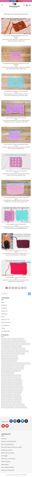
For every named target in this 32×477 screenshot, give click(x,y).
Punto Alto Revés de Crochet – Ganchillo (16, 277)
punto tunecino (17, 402)
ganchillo (4, 351)
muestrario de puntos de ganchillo (10, 358)
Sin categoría (5, 325)
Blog (2, 302)
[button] (2, 5)
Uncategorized (5, 331)
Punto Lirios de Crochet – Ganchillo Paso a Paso (16, 144)
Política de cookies (6, 450)
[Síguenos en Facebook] (10, 1)
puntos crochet (20, 365)
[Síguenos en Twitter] (15, 1)
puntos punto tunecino (7, 402)
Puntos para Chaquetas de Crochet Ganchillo (12, 387)
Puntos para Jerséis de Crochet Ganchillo (11, 392)
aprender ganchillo (6, 341)
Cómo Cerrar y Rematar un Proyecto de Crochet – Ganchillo (16, 36)
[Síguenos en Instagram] (13, 1)
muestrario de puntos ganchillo (9, 360)
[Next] (25, 288)
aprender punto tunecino (7, 343)
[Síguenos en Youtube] (22, 1)
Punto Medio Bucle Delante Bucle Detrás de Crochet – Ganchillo (16, 64)
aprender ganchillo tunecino (18, 341)
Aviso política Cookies (7, 467)
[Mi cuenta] (30, 5)
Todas (3, 328)
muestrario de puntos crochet (17, 353)
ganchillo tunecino (24, 351)
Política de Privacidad (7, 470)
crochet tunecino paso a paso (18, 348)
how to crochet (5, 353)
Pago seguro (5, 464)
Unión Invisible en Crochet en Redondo (16, 224)
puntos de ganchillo (6, 370)
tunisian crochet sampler (7, 407)
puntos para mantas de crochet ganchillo (11, 397)
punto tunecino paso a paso (8, 404)
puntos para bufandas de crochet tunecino (12, 380)
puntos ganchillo (16, 370)
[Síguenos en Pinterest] (19, 1)
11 (22, 288)
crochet (16, 343)
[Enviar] (29, 293)
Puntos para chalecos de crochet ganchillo (11, 382)
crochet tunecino (6, 348)
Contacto (4, 438)
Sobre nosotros (5, 461)
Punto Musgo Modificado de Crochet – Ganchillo (16, 197)
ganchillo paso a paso (13, 351)
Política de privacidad (7, 453)
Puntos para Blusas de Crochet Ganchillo (11, 375)
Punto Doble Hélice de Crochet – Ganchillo (16, 171)
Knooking (4, 308)
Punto (3, 316)
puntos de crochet (19, 368)
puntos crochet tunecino (7, 368)
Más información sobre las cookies (11, 447)
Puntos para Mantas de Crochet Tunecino (11, 399)
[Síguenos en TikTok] (18, 421)
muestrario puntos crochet (23, 363)
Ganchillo (4, 305)
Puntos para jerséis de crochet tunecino (11, 395)
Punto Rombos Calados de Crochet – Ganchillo (16, 91)
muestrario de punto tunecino (9, 363)
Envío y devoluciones (7, 444)
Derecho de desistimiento (8, 441)
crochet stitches (5, 346)
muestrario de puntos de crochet (9, 356)
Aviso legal (4, 455)
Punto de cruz (5, 319)
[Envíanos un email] (17, 1)
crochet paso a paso (25, 343)
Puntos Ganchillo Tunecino (8, 373)
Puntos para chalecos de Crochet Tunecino (11, 385)
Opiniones (4, 311)
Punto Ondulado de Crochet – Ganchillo (16, 117)
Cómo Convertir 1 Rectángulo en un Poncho (16, 250)
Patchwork (4, 314)
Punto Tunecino (5, 322)
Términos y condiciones (8, 458)
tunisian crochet (20, 404)
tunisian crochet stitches (20, 407)
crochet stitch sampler (16, 346)
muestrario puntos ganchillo (8, 365)
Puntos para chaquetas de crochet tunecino (12, 390)
